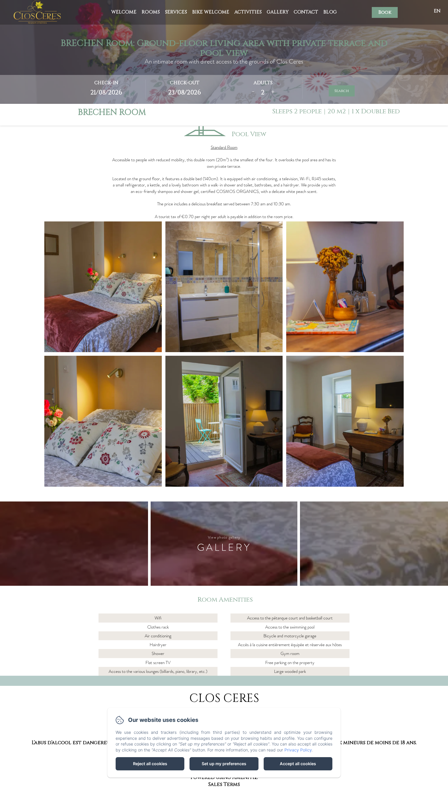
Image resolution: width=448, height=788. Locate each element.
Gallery (278, 12)
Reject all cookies (150, 763)
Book (384, 12)
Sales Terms (224, 784)
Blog (330, 12)
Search (341, 91)
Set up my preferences (224, 763)
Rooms (151, 12)
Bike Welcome (210, 12)
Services (176, 12)
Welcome (123, 12)
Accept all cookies (298, 763)
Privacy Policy (298, 749)
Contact (306, 12)
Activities (248, 12)
